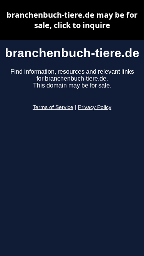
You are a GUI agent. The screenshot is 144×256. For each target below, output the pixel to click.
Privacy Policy (94, 107)
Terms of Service (53, 107)
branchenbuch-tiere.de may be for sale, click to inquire (72, 20)
